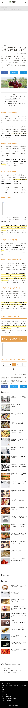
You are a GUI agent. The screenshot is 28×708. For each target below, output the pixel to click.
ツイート (14, 72)
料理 (5, 672)
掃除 (9, 668)
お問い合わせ (5, 689)
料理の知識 (3, 45)
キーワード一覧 (6, 683)
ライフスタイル (16, 672)
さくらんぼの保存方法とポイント (14, 99)
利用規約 (4, 692)
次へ (24, 364)
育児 (5, 668)
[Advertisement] (14, 26)
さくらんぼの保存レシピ (12, 101)
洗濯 (20, 670)
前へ (7, 364)
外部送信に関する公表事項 (9, 698)
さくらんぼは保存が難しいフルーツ (15, 96)
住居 (9, 672)
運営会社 (4, 694)
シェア (4, 72)
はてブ (23, 72)
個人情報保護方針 (6, 696)
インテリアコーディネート (11, 670)
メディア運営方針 (6, 700)
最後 (14, 369)
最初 (3, 364)
